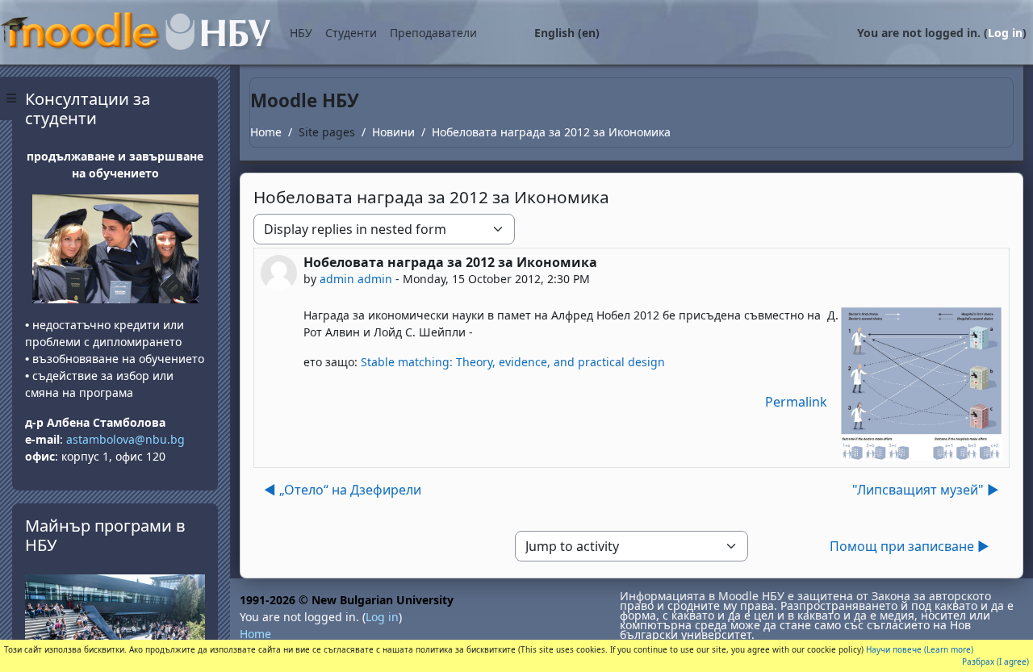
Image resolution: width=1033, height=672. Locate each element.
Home (266, 132)
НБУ (301, 32)
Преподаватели (433, 32)
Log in (1005, 32)
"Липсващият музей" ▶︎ (925, 490)
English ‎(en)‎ (567, 32)
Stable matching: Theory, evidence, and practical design (513, 361)
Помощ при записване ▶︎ (909, 546)
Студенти (351, 32)
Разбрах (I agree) (995, 661)
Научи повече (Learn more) (919, 649)
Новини (393, 132)
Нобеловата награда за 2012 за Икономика (551, 132)
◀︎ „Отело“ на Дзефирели (342, 490)
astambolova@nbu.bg (127, 439)
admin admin (356, 278)
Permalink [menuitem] (796, 402)
